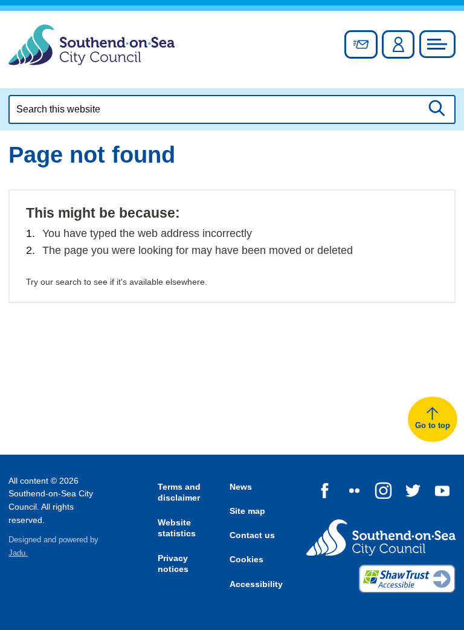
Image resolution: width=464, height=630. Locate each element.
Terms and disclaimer (179, 492)
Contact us (252, 535)
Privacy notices (173, 563)
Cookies (246, 559)
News (241, 487)
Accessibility (256, 584)
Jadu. (18, 553)
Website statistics (177, 528)
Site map (247, 511)
